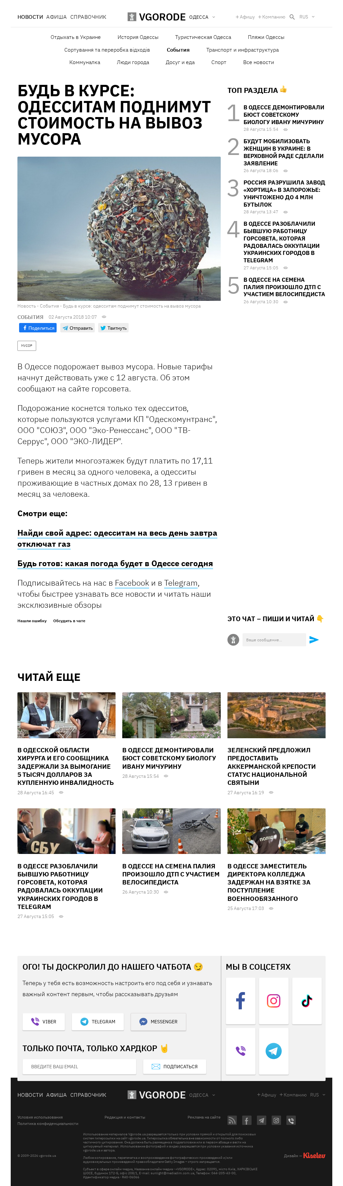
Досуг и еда (180, 62)
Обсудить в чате (69, 621)
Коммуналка (84, 62)
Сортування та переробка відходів (107, 49)
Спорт (218, 62)
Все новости (258, 62)
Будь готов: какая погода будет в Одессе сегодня (115, 563)
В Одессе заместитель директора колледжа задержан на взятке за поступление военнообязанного (269, 882)
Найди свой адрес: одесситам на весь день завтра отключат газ (117, 538)
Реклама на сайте (204, 1117)
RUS (303, 16)
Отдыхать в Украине (76, 37)
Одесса (199, 1095)
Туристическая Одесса (203, 37)
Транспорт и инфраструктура (242, 49)
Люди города (133, 62)
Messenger (164, 1022)
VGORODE (162, 1094)
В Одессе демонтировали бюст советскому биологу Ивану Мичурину (284, 115)
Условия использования (40, 1117)
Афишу (247, 16)
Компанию (273, 16)
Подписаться (180, 1067)
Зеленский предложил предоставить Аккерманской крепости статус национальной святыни (271, 766)
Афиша (56, 16)
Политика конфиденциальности (47, 1124)
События (178, 49)
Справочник (88, 16)
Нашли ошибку (32, 621)
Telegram (181, 582)
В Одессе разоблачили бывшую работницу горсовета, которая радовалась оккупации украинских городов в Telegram (282, 242)
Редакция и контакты (125, 1117)
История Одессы (138, 37)
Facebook (132, 582)
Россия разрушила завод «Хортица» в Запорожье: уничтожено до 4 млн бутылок (284, 193)
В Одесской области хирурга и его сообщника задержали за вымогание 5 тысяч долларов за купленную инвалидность (65, 766)
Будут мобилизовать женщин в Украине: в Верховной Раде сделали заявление (284, 152)
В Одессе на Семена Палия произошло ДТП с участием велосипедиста (284, 287)
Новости (30, 16)
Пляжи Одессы (266, 37)
